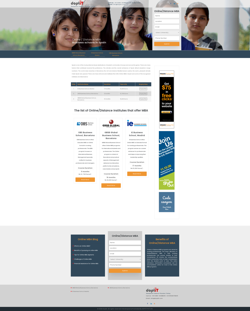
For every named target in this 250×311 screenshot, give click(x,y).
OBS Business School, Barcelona (119, 288)
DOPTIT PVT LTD (147, 309)
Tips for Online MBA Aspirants (84, 255)
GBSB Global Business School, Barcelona (85, 288)
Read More (85, 180)
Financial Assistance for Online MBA (86, 264)
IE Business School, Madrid (80, 291)
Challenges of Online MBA (83, 259)
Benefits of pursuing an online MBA (86, 250)
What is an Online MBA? (82, 246)
